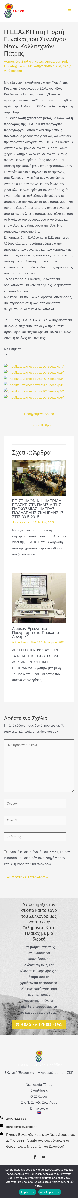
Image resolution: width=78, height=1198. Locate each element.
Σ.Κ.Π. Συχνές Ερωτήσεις (39, 1102)
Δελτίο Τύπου (20, 642)
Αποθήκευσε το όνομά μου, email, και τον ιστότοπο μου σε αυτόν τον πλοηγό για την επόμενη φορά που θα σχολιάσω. (37, 858)
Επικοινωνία (39, 1108)
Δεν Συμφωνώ (49, 1192)
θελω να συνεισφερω (41, 1024)
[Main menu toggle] (69, 10)
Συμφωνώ (27, 1192)
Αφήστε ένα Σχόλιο (17, 61)
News (38, 61)
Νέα (65, 66)
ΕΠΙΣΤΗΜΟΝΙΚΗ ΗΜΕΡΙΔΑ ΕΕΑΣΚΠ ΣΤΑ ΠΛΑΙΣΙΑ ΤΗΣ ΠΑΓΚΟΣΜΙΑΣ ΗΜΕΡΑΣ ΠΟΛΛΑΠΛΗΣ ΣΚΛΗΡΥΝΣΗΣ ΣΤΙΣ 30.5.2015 (38, 509)
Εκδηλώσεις (39, 1090)
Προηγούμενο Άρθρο (39, 414)
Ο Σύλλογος (39, 1096)
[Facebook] (35, 1157)
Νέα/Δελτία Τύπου (39, 1085)
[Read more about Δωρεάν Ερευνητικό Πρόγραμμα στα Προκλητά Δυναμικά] (39, 598)
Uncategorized (56, 61)
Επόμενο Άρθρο (39, 425)
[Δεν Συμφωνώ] (73, 1181)
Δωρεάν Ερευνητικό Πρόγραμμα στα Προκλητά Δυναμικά (35, 632)
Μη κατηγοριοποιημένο (44, 66)
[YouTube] (43, 1157)
